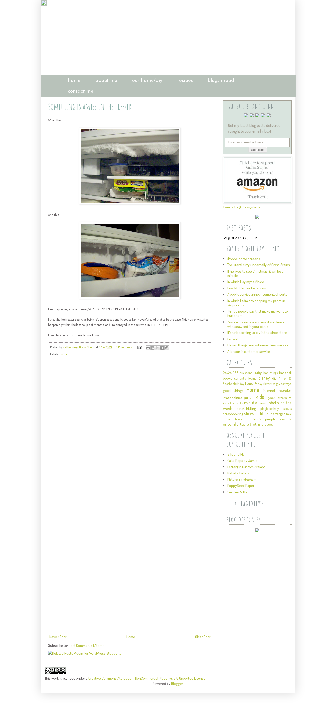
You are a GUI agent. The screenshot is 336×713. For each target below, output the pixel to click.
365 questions (242, 373)
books (227, 378)
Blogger (177, 683)
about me (106, 80)
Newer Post (58, 636)
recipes (185, 80)
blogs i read (221, 80)
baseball (285, 372)
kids (260, 396)
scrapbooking (233, 413)
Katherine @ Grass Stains (79, 347)
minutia (250, 402)
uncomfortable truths (242, 424)
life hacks (236, 403)
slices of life (255, 413)
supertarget (276, 413)
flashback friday (233, 384)
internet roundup (277, 390)
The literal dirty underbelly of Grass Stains (258, 264)
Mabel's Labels (238, 473)
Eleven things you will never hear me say (257, 345)
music (263, 403)
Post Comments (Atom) (86, 645)
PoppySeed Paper (240, 485)
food (249, 383)
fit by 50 (285, 378)
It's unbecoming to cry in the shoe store (257, 332)
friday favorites (265, 384)
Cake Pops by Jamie (242, 460)
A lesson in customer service (248, 351)
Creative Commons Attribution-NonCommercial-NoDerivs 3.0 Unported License (147, 678)
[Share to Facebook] (162, 347)
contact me (80, 91)
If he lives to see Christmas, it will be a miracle (255, 273)
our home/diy (147, 80)
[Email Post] (139, 347)
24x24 (227, 372)
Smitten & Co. (237, 492)
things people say (268, 419)
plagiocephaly (269, 408)
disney (264, 378)
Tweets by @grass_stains (241, 207)
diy (274, 378)
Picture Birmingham (241, 479)
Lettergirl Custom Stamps (246, 467)
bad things (270, 373)
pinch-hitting (246, 408)
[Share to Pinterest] (166, 347)
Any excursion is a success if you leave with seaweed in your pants (256, 324)
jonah (249, 397)
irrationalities (233, 397)
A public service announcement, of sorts (257, 294)
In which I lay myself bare (245, 281)
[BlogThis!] (152, 347)
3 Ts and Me (236, 454)
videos (267, 424)
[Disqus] (130, 430)
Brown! (232, 339)
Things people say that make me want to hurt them (257, 313)
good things (233, 390)
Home (130, 636)
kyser (271, 397)
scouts (287, 408)
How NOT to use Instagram (246, 288)
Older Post (203, 636)
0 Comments (124, 347)
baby (258, 372)
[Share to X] (157, 347)
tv (290, 419)
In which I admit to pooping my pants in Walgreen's (256, 302)
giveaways (284, 383)
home (74, 80)
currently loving (245, 378)
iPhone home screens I (244, 258)
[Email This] (148, 347)
